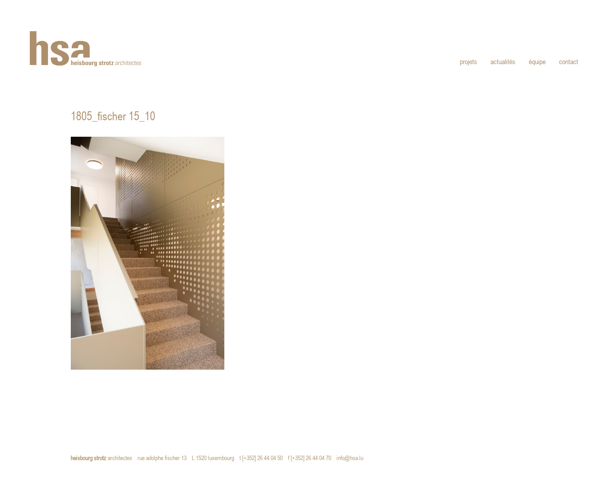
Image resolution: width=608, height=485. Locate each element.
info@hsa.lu (351, 458)
